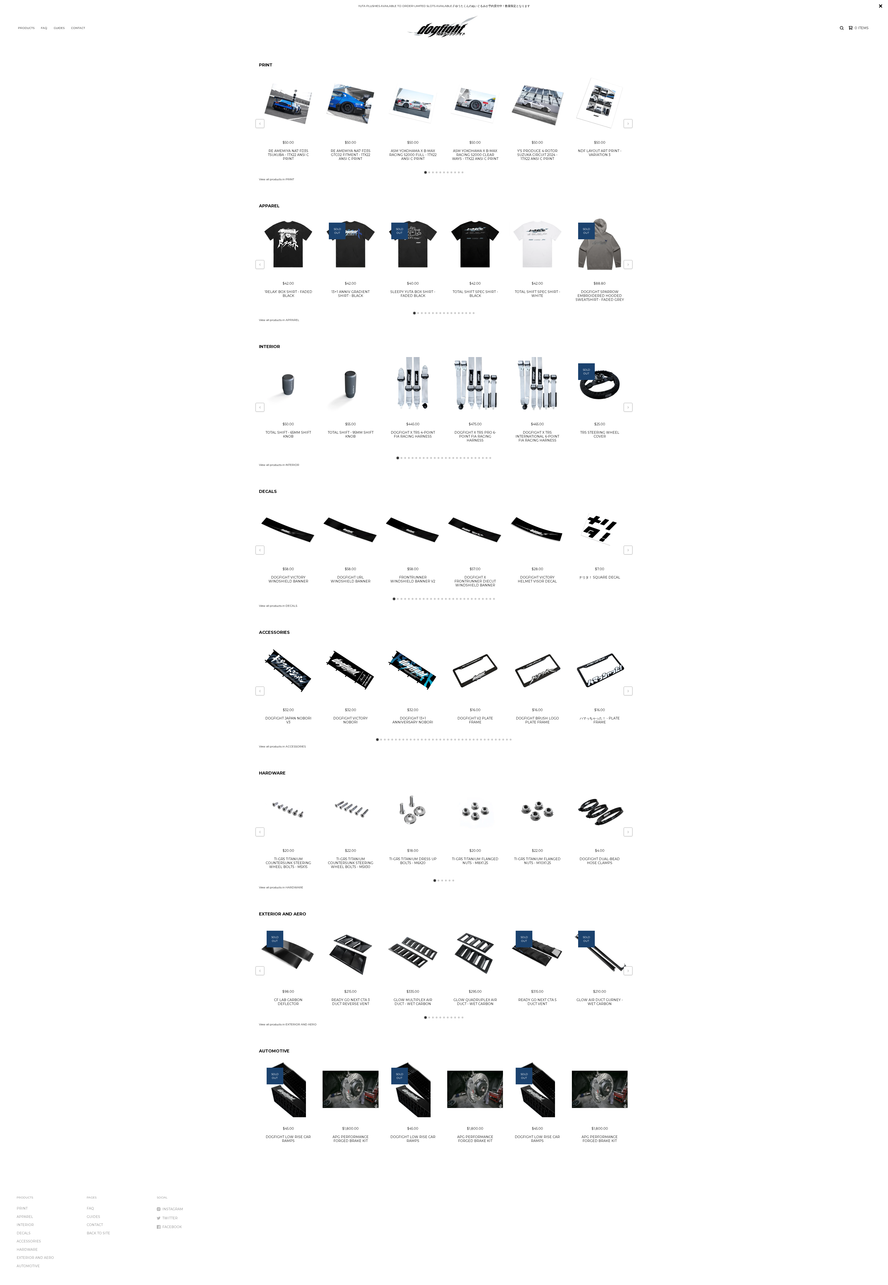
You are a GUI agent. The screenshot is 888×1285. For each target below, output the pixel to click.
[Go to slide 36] (507, 740)
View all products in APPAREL (279, 320)
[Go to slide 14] (462, 313)
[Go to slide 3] (433, 172)
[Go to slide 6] (444, 172)
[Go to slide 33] (496, 740)
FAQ (44, 28)
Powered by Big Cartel (862, 1199)
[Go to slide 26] (490, 458)
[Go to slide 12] (455, 313)
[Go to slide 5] (440, 172)
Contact (78, 28)
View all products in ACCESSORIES (282, 746)
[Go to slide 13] (459, 313)
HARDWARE (272, 773)
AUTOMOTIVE (274, 1051)
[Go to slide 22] (475, 458)
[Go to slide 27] (490, 599)
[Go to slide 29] (481, 740)
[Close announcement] (880, 6)
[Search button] (842, 28)
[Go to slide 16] (470, 313)
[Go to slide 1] (425, 172)
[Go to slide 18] (461, 458)
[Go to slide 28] (494, 599)
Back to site (98, 1233)
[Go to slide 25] (486, 458)
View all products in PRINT (276, 179)
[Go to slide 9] (455, 172)
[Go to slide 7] (448, 172)
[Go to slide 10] (459, 172)
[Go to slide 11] (462, 172)
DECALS (268, 491)
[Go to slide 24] (483, 458)
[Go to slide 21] (472, 458)
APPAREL (269, 205)
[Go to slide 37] (511, 740)
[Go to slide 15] (466, 313)
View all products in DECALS (278, 605)
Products (26, 28)
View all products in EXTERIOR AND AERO (288, 1024)
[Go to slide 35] (503, 740)
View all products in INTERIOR (279, 465)
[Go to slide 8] (451, 172)
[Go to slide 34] (499, 740)
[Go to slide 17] (474, 313)
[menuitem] (26, 28)
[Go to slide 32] (492, 740)
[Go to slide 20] (468, 458)
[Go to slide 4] (437, 172)
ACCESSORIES (274, 632)
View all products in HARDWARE (281, 887)
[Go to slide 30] (485, 740)
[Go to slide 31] (488, 740)
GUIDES (59, 28)
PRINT (265, 65)
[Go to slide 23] (479, 458)
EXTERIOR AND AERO (282, 914)
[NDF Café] (442, 28)
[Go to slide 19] (464, 458)
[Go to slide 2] (429, 172)
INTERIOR (269, 346)
